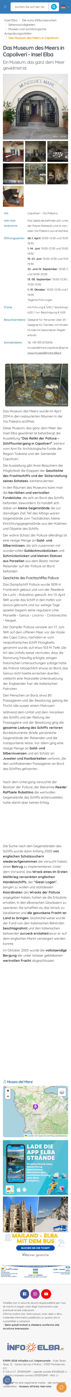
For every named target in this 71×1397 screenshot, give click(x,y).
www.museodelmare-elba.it (44, 352)
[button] (35, 1108)
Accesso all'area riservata (35, 1386)
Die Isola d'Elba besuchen (39, 20)
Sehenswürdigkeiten (21, 24)
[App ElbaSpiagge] (35, 1167)
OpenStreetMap (46, 1135)
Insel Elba (10, 20)
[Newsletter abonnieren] (7, 1380)
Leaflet (30, 1135)
